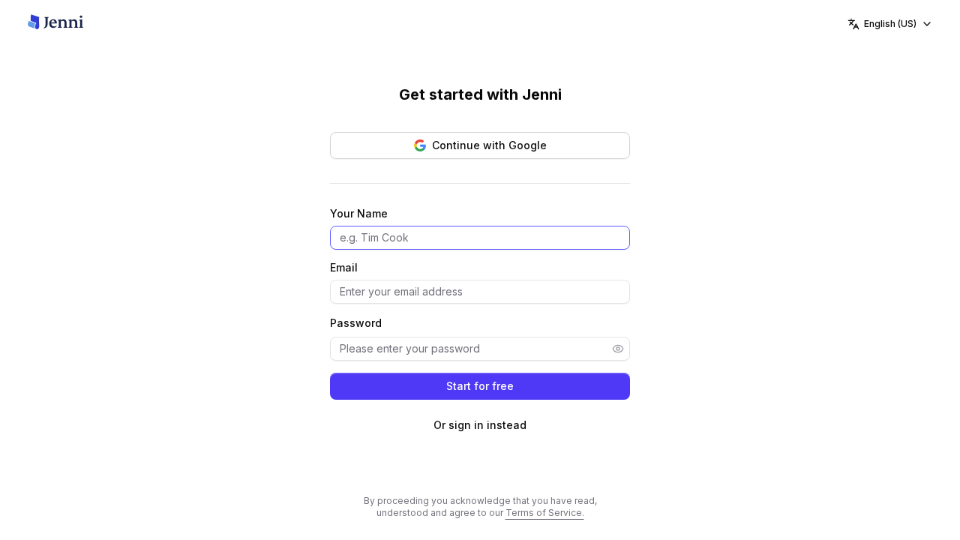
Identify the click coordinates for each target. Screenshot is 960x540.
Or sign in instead (480, 424)
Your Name (359, 214)
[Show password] (618, 349)
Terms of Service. (545, 512)
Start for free (480, 386)
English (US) (890, 23)
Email (344, 268)
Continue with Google (489, 145)
